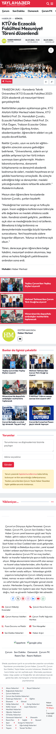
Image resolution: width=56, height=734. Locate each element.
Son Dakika (19, 11)
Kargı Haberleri (33, 704)
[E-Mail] (20, 339)
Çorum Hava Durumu (42, 607)
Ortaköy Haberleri (13, 715)
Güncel (19, 18)
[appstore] (19, 643)
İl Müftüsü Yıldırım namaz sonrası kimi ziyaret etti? (40, 397)
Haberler (6, 18)
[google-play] (35, 643)
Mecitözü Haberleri (13, 709)
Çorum (5, 11)
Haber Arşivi (38, 633)
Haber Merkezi (25, 333)
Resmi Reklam (34, 655)
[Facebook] (13, 598)
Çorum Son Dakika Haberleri (17, 696)
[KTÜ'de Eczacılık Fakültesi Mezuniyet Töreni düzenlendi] (28, 61)
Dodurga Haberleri (13, 699)
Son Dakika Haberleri (14, 633)
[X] (18, 598)
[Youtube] (38, 598)
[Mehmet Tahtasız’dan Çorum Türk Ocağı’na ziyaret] (41, 361)
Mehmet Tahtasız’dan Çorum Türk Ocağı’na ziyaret (38, 373)
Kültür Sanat (11, 707)
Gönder (8, 464)
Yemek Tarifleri (25, 728)
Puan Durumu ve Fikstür (15, 626)
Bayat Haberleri (33, 688)
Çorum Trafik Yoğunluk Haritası (41, 618)
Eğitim (32, 699)
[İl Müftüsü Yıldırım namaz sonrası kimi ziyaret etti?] (41, 387)
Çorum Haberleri (13, 693)
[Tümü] (52, 501)
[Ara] (47, 3)
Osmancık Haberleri (14, 717)
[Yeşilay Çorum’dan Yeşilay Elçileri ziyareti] (14, 361)
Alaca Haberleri (12, 688)
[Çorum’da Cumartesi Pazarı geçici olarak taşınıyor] (41, 412)
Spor (8, 723)
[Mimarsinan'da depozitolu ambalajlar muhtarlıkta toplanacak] (14, 387)
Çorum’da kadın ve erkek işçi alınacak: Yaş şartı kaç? (14, 423)
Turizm (8, 725)
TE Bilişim (50, 708)
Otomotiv (34, 717)
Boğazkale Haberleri (14, 691)
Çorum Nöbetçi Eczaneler (10, 608)
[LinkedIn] (33, 598)
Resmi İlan (20, 655)
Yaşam (8, 728)
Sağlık (24, 720)
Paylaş (8, 81)
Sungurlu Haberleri (25, 723)
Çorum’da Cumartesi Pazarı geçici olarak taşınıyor (41, 423)
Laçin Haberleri (30, 707)
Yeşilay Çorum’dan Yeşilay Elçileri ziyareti (13, 371)
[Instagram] (28, 598)
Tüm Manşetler (39, 626)
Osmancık (33, 11)
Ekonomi (9, 701)
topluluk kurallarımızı (28, 474)
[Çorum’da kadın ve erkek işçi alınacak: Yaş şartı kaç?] (14, 412)
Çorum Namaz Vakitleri (15, 616)
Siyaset (38, 720)
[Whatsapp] (43, 598)
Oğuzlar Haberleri (13, 712)
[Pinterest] (23, 598)
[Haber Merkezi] (8, 334)
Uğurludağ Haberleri (27, 725)
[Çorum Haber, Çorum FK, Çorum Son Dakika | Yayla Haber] (16, 4)
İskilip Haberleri (12, 704)
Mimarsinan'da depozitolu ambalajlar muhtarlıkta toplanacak (13, 398)
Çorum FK (47, 11)
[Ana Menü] (52, 3)
